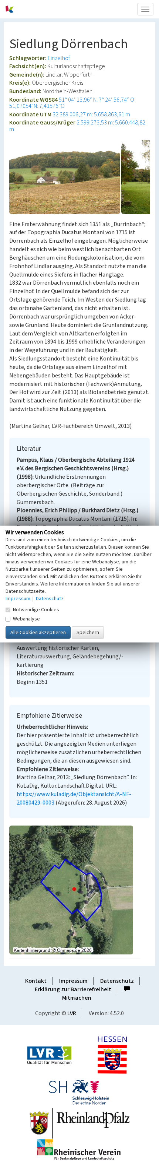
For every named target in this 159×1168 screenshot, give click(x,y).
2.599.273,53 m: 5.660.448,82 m (77, 126)
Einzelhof (59, 58)
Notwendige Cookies (36, 609)
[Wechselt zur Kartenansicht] (79, 890)
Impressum (73, 981)
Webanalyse (26, 618)
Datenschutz (117, 981)
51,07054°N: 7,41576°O (37, 106)
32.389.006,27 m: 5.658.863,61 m (91, 114)
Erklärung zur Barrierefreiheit (73, 989)
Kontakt (36, 981)
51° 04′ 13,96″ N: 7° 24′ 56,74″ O (96, 100)
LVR (71, 1013)
